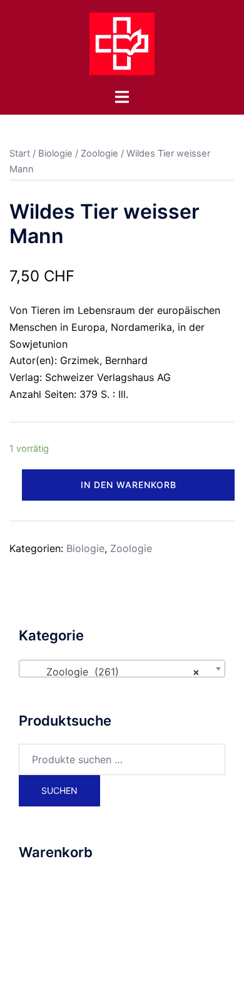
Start (19, 153)
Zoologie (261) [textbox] (118, 671)
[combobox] (122, 668)
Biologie (55, 153)
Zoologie (99, 153)
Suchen (59, 790)
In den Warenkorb (128, 484)
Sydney (160, 963)
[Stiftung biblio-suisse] (122, 42)
